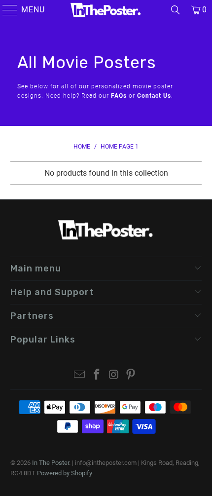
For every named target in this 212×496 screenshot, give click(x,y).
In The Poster (50, 462)
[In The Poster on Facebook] (97, 375)
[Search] (175, 10)
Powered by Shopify (64, 473)
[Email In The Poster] (79, 375)
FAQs (119, 95)
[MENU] (5, 10)
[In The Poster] (106, 10)
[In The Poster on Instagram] (114, 375)
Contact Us (154, 95)
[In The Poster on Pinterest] (131, 375)
